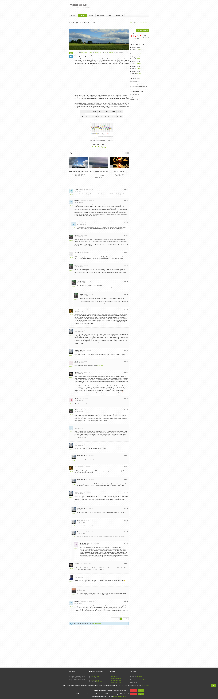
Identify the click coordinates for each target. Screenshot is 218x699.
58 (105, 52)
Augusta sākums (119, 171)
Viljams (77, 189)
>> (127, 618)
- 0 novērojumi (85, 235)
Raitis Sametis (78, 330)
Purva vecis (83, 543)
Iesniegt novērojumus (142, 30)
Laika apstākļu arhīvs (116, 682)
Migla (116, 174)
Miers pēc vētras (135, 52)
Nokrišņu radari (114, 676)
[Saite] (78, 162)
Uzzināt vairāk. (146, 685)
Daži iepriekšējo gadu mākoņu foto (99, 172)
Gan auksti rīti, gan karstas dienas (139, 86)
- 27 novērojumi (84, 361)
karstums (90, 52)
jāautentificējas (97, 623)
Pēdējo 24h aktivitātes (116, 680)
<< (112, 618)
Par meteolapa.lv (135, 99)
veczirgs (77, 200)
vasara (82, 52)
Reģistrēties (119, 15)
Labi (213, 685)
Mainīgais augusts (135, 47)
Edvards (77, 252)
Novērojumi (100, 15)
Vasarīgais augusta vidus (84, 56)
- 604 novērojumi (90, 200)
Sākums (73, 15)
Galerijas (91, 15)
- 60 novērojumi (85, 252)
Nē (133, 690)
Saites (109, 15)
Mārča (78, 589)
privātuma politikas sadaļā (119, 696)
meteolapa (110, 52)
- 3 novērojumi (95, 543)
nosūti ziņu (139, 676)
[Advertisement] (122, 7)
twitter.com (100, 365)
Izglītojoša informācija (136, 97)
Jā (140, 690)
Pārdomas (133, 102)
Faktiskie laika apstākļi (116, 678)
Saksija (76, 361)
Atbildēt (71, 194)
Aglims (76, 235)
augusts (86, 52)
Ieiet (129, 15)
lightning (77, 372)
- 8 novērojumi (87, 309)
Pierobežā (77, 576)
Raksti (82, 15)
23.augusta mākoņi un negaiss (78, 171)
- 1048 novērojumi (88, 576)
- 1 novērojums (88, 330)
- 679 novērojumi (89, 189)
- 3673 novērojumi (87, 372)
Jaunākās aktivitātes (137, 44)
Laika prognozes (144, 22)
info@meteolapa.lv (141, 679)
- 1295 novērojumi (89, 589)
